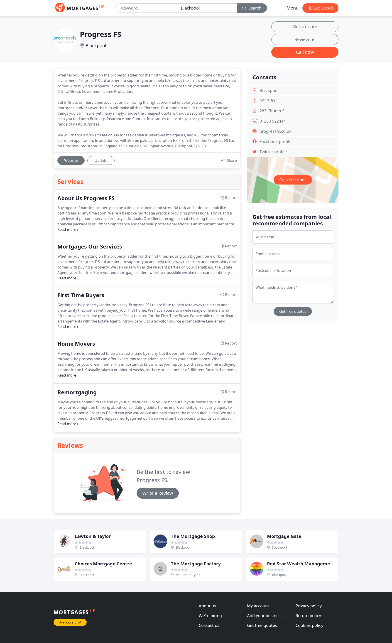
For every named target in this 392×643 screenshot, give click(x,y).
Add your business (265, 615)
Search (254, 8)
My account (258, 606)
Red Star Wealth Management (301, 564)
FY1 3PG (267, 100)
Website (71, 160)
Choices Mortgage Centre (103, 564)
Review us (304, 39)
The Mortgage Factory (196, 564)
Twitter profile (273, 151)
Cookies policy (309, 625)
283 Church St (273, 110)
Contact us (209, 625)
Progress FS (100, 34)
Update (101, 160)
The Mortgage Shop (193, 536)
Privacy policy (309, 606)
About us (207, 606)
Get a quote (305, 27)
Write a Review (157, 493)
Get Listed (322, 8)
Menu (292, 8)
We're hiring (210, 615)
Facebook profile (276, 141)
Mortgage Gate (284, 536)
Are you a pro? (70, 622)
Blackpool (96, 45)
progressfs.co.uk (276, 131)
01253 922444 (273, 121)
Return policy (308, 615)
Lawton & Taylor (93, 536)
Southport (279, 547)
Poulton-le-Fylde (188, 575)
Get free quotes (292, 311)
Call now (305, 52)
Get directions (292, 179)
